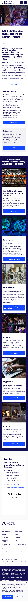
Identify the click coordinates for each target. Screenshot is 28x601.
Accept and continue (8, 596)
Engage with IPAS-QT (14, 397)
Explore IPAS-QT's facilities (14, 444)
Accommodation (19, 551)
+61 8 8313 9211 (15, 484)
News (3, 554)
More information (20, 597)
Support (17, 540)
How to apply (5, 537)
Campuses (17, 537)
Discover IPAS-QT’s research (14, 259)
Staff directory (18, 548)
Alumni (3, 548)
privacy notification (14, 588)
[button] (26, 583)
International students (20, 544)
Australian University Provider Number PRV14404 (14, 561)
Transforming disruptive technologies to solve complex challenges (13, 307)
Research (4, 534)
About (16, 534)
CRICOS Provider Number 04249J (10, 563)
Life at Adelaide (18, 531)
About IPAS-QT (14, 211)
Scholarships (5, 551)
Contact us (14, 147)
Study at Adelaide (6, 531)
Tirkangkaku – (10, 559)
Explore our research (14, 122)
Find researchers (14, 353)
